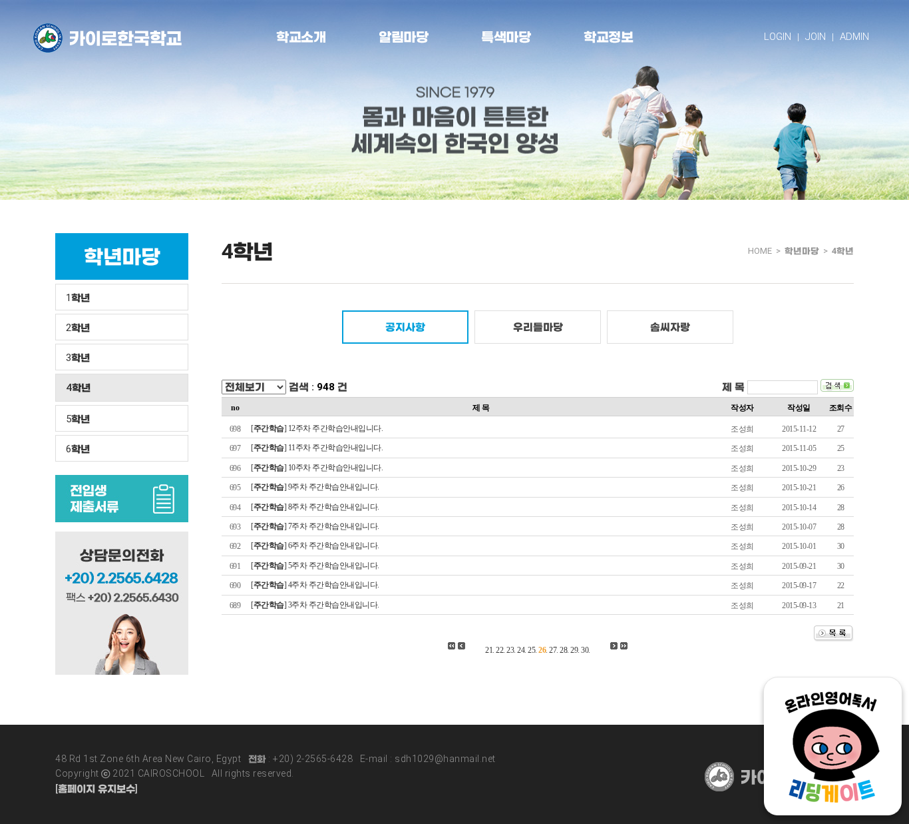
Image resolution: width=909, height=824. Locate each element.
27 (552, 650)
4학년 (78, 388)
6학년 (78, 449)
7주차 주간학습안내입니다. (333, 526)
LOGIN (777, 37)
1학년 (78, 298)
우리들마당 (538, 327)
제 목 (733, 387)
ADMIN (854, 37)
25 (531, 650)
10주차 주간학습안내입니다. (335, 467)
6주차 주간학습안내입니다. (333, 545)
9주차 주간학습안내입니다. (333, 487)
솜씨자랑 (670, 327)
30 (584, 650)
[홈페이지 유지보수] (96, 789)
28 (563, 650)
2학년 (78, 328)
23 (510, 650)
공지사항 (405, 327)
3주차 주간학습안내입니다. (333, 605)
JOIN (815, 37)
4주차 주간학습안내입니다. (333, 585)
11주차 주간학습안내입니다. (335, 447)
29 (574, 650)
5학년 (78, 419)
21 (488, 650)
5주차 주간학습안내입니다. (333, 565)
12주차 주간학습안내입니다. (335, 428)
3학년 (78, 358)
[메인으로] (107, 38)
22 (499, 650)
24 (520, 650)
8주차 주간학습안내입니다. (333, 507)
